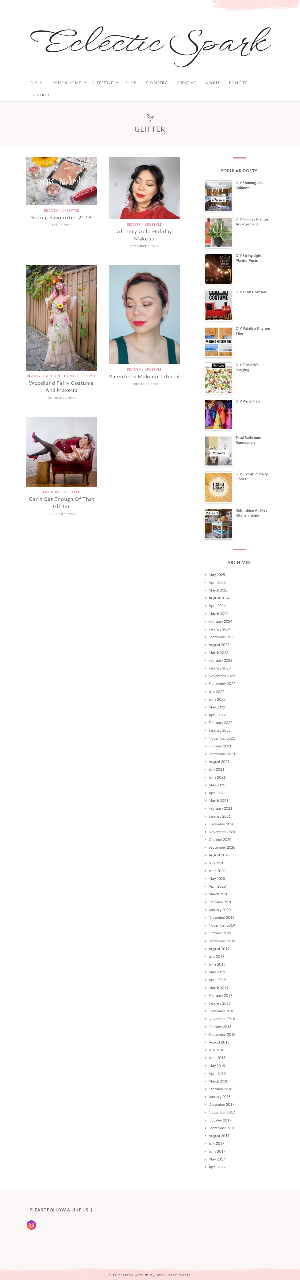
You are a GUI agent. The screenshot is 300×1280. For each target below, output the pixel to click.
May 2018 (217, 1065)
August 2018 (219, 1042)
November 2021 (222, 738)
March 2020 (218, 894)
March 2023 (218, 652)
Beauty (51, 211)
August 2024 (219, 598)
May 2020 (217, 878)
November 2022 (222, 675)
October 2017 (220, 1120)
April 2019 (217, 979)
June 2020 (217, 870)
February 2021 (220, 808)
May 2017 (217, 1159)
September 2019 (222, 941)
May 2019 (217, 972)
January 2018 (220, 1096)
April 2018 (217, 1073)
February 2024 (220, 621)
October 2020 (220, 839)
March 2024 (218, 613)
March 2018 (218, 1081)
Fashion (52, 376)
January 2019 (220, 1003)
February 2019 (220, 995)
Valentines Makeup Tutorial (144, 376)
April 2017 (217, 1166)
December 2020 (221, 824)
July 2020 (216, 863)
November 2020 (222, 831)
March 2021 (218, 800)
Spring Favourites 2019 (61, 217)
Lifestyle (103, 82)
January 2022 (220, 730)
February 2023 (220, 660)
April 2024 (217, 605)
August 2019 (219, 948)
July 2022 (216, 691)
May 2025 (217, 574)
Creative (186, 82)
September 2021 (222, 753)
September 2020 (222, 847)
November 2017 (222, 1112)
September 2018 (222, 1034)
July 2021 (216, 769)
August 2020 (219, 855)
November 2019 (222, 925)
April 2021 (217, 792)
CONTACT (40, 95)
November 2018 (222, 1018)
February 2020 (220, 902)
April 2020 (217, 886)
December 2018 (221, 1011)
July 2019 (216, 956)
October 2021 (220, 746)
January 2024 (220, 629)
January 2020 (220, 909)
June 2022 (217, 699)
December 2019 (221, 917)
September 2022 (222, 683)
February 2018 (220, 1089)
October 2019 (220, 933)
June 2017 (217, 1151)
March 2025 (218, 590)
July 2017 (216, 1143)
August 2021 (219, 761)
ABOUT (212, 82)
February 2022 (220, 722)
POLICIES (238, 82)
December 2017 (221, 1104)
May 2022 (217, 707)
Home (69, 376)
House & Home (65, 82)
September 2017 (222, 1127)
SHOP (130, 82)
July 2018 (216, 1050)
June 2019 (217, 964)
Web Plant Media (173, 1275)
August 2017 (219, 1135)
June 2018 (217, 1057)
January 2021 (220, 816)
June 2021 (217, 777)
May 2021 (217, 785)
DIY (34, 82)
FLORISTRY (156, 82)
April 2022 (217, 714)
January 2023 (220, 668)
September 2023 (222, 636)
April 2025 (217, 582)
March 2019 (218, 987)
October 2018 (220, 1026)
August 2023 (219, 644)
